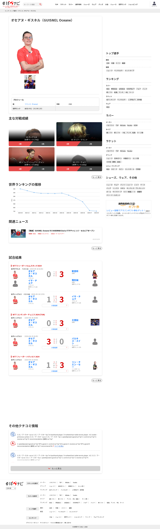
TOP (56, 4)
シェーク (109, 70)
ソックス (116, 188)
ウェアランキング (99, 517)
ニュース (113, 4)
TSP (117, 125)
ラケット (63, 4)
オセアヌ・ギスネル (32, 273)
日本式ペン (118, 158)
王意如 (75, 320)
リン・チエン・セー (76, 364)
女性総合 (122, 89)
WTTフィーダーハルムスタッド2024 (27, 265)
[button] (29, 50)
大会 (106, 4)
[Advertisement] (27, 405)
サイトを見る (59, 446)
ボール (108, 192)
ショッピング (133, 4)
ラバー (71, 4)
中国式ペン (127, 158)
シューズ (87, 4)
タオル (122, 188)
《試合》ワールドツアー (57, 233)
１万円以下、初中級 (135, 100)
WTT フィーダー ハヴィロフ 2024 (26, 356)
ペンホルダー (118, 70)
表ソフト (109, 92)
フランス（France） (32, 104)
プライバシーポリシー (32, 523)
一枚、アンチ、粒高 (128, 133)
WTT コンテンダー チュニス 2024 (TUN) (29, 314)
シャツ (136, 185)
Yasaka (129, 125)
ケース (142, 185)
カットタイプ (129, 70)
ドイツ (118, 63)
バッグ (108, 188)
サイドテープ (117, 192)
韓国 (123, 63)
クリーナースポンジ (113, 195)
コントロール (129, 169)
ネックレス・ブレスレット (136, 188)
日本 (107, 63)
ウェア (94, 4)
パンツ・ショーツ (126, 185)
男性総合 (114, 89)
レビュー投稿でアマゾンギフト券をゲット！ (126, 210)
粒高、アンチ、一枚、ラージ (124, 92)
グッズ (101, 4)
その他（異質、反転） (114, 162)
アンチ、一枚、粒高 (72, 499)
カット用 (136, 158)
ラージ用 (140, 133)
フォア (138, 89)
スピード (114, 169)
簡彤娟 (75, 280)
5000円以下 (131, 89)
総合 (107, 89)
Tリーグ (87, 517)
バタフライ (110, 125)
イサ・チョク (32, 281)
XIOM (135, 125)
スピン (121, 169)
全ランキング (111, 100)
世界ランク (122, 4)
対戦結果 (54, 305)
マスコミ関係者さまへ (56, 523)
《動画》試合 (32, 233)
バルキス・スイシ (76, 341)
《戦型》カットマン (43, 233)
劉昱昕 (75, 271)
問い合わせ (68, 523)
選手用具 (78, 4)
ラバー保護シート (129, 192)
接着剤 (139, 192)
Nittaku (123, 125)
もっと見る (96, 177)
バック (144, 89)
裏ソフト (109, 133)
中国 (112, 63)
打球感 (138, 169)
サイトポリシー (44, 523)
